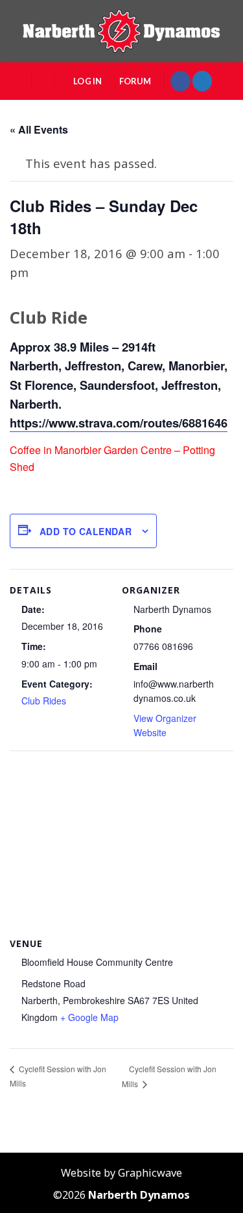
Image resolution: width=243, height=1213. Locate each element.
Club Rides (43, 700)
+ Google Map (89, 1017)
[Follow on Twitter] (202, 81)
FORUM (135, 81)
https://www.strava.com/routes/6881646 (118, 422)
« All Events (39, 129)
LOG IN (87, 81)
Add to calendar (86, 531)
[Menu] (43, 81)
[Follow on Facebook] (180, 81)
